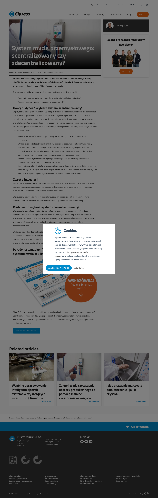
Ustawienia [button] (79, 267)
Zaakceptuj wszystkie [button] (58, 268)
